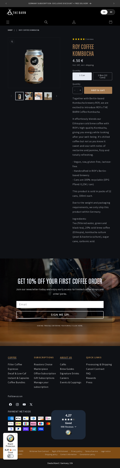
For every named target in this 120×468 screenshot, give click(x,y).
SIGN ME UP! (60, 314)
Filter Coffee (15, 364)
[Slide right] (56, 96)
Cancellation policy (87, 454)
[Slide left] (11, 96)
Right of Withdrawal (60, 451)
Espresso (13, 369)
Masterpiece (41, 369)
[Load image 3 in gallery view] (38, 96)
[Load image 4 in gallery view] (48, 96)
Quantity (76, 84)
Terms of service (91, 451)
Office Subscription (45, 373)
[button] (46, 22)
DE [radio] (111, 12)
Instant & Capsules (18, 378)
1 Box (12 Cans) (102, 76)
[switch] (10, 456)
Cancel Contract (95, 369)
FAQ (88, 373)
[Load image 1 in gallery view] (19, 96)
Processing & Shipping (99, 364)
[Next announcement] (113, 3)
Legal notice (105, 451)
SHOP (10, 30)
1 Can (82, 75)
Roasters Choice (43, 364)
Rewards (91, 378)
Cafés (63, 364)
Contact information (68, 454)
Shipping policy (51, 454)
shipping (90, 65)
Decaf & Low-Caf (17, 373)
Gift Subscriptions (44, 378)
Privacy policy (76, 451)
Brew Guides (67, 369)
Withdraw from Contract (39, 451)
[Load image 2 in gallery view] (29, 96)
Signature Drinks (69, 373)
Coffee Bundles (16, 382)
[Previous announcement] (6, 3)
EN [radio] (104, 12)
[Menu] (16, 435)
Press (89, 382)
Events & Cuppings (70, 382)
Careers (64, 378)
